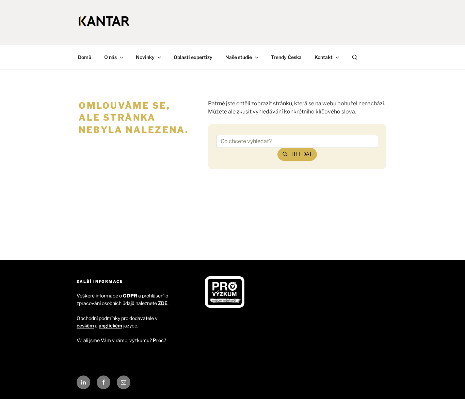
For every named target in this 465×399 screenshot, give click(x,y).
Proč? (159, 340)
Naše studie (238, 57)
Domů (84, 57)
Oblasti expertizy (193, 57)
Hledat (301, 154)
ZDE (162, 303)
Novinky (145, 57)
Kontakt (324, 57)
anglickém (110, 325)
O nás (110, 57)
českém (85, 325)
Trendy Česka (286, 57)
